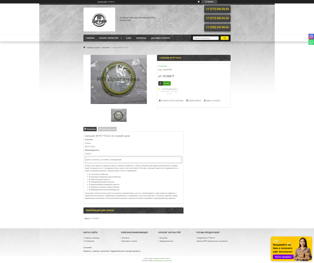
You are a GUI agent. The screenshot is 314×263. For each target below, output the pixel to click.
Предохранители (166, 241)
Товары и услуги (93, 47)
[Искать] (225, 38)
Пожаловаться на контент (163, 261)
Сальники (106, 47)
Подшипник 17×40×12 (206, 238)
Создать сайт (102, 2)
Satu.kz (167, 258)
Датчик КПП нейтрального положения (212, 241)
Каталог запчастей (108, 38)
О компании (89, 241)
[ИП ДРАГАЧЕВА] (99, 19)
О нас (128, 38)
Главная (90, 38)
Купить (167, 83)
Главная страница (92, 238)
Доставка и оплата (160, 38)
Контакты (141, 38)
